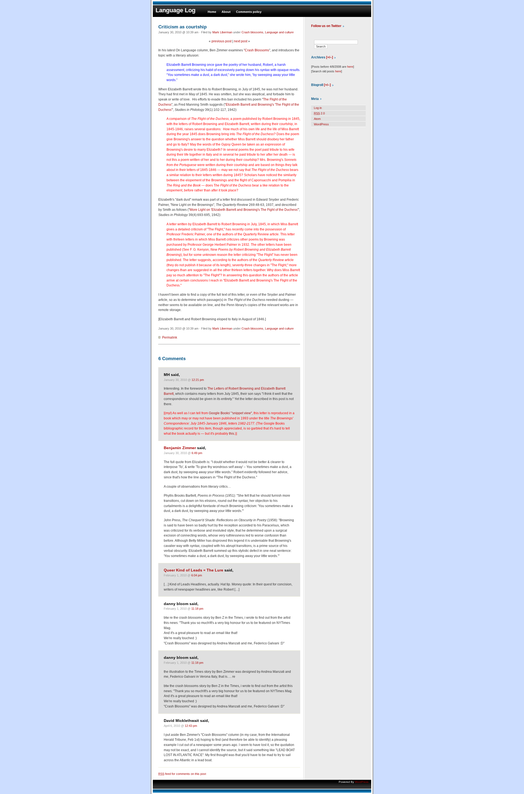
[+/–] (329, 57)
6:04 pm (196, 575)
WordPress (321, 124)
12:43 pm (191, 725)
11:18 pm (197, 608)
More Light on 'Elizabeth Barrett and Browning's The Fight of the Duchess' (244, 210)
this (231, 433)
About (226, 11)
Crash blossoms (252, 32)
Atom (317, 118)
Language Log (175, 10)
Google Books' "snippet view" (230, 413)
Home (212, 11)
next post (240, 41)
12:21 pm (198, 379)
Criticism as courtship (182, 26)
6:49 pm (197, 453)
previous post (221, 41)
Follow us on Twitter (326, 26)
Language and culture (279, 32)
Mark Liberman (222, 32)
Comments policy (248, 11)
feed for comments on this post (182, 773)
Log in (318, 107)
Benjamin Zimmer (180, 448)
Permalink (169, 337)
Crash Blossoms (257, 50)
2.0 (319, 113)
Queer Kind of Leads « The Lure (193, 570)
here (350, 66)
